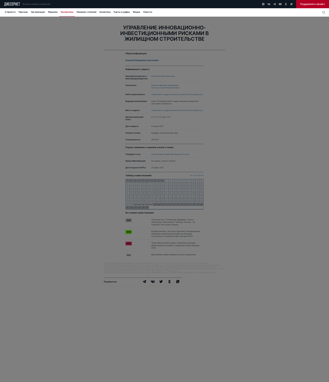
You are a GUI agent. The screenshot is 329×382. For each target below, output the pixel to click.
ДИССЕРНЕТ (12, 4)
